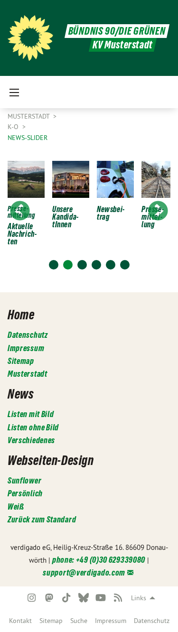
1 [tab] (53, 265)
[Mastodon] (49, 597)
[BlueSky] (83, 597)
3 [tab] (82, 265)
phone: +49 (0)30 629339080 (98, 560)
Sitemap (51, 620)
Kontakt (20, 620)
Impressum (110, 620)
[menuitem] (20, 620)
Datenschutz (151, 620)
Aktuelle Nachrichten (22, 234)
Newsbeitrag (110, 213)
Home (21, 314)
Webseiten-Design (51, 460)
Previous (19, 211)
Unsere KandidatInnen (65, 216)
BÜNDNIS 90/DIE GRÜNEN (117, 31)
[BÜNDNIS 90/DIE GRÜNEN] (30, 38)
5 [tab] (110, 265)
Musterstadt (29, 116)
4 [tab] (96, 265)
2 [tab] (68, 265)
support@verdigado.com (84, 572)
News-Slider (27, 137)
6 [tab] (125, 265)
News (21, 393)
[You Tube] (101, 597)
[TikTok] (66, 597)
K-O (14, 126)
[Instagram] (32, 597)
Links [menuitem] (138, 598)
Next (158, 211)
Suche (78, 620)
